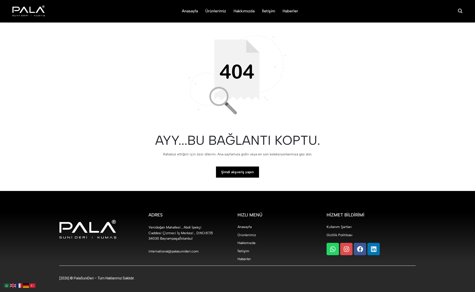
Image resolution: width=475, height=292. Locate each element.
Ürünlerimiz (215, 11)
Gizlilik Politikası (339, 235)
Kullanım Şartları (339, 227)
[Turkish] (32, 285)
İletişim (268, 11)
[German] (26, 285)
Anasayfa (190, 11)
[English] (13, 285)
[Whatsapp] (333, 249)
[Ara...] (460, 11)
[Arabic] (7, 285)
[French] (20, 285)
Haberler (290, 11)
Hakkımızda (244, 11)
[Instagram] (346, 249)
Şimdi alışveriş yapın (237, 172)
